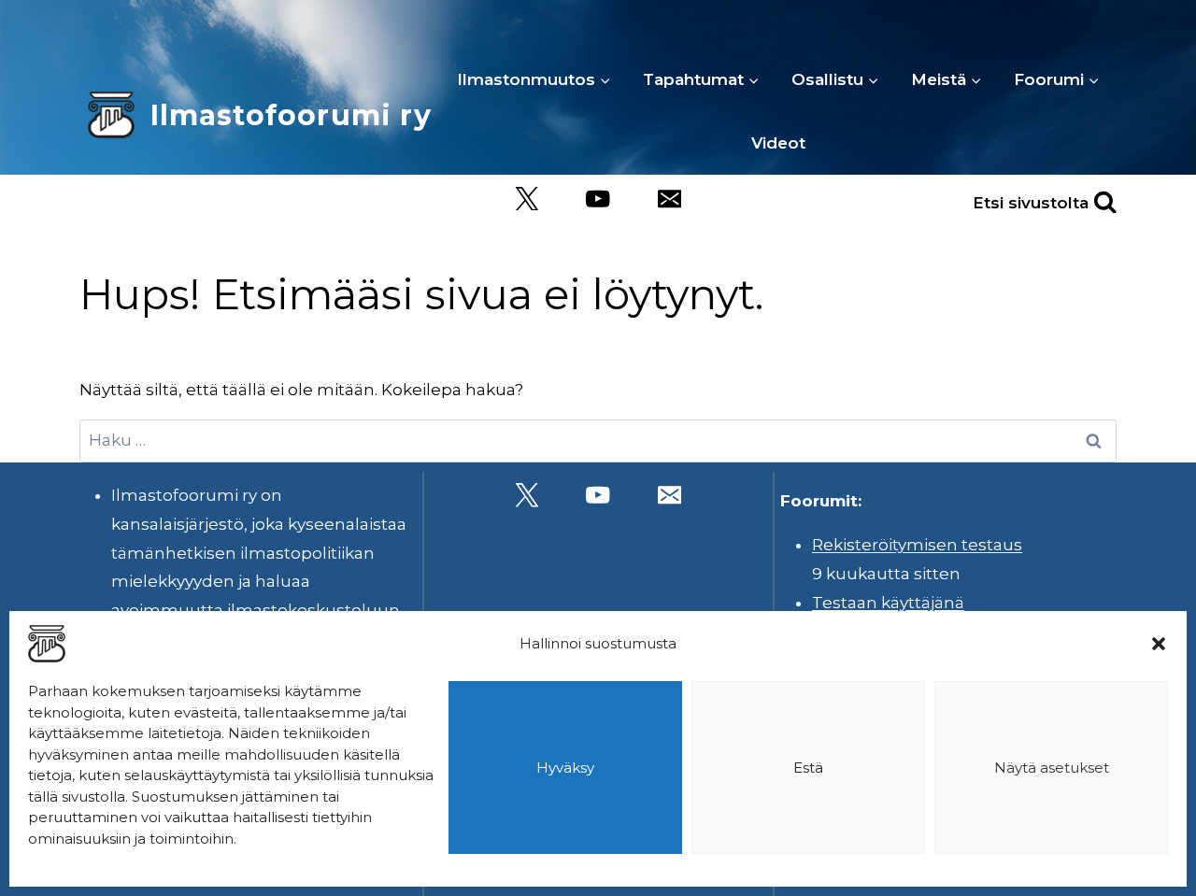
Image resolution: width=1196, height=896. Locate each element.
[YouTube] (598, 198)
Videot (778, 143)
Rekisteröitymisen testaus (917, 544)
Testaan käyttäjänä (888, 602)
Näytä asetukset (1051, 767)
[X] (526, 198)
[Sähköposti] (669, 198)
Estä (808, 767)
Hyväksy (565, 767)
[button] (1158, 643)
